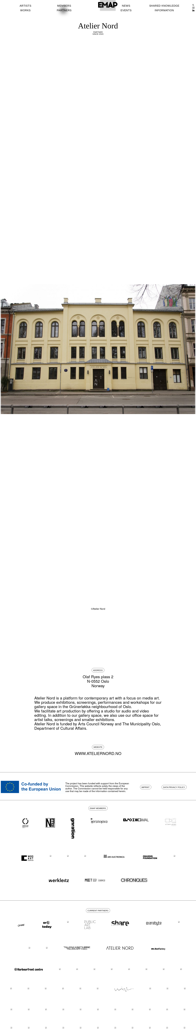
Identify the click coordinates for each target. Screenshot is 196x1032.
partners (64, 10)
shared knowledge (164, 5)
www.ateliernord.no (98, 753)
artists (25, 5)
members (64, 5)
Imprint (145, 787)
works (25, 10)
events (126, 10)
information (164, 10)
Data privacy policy (174, 787)
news (126, 5)
